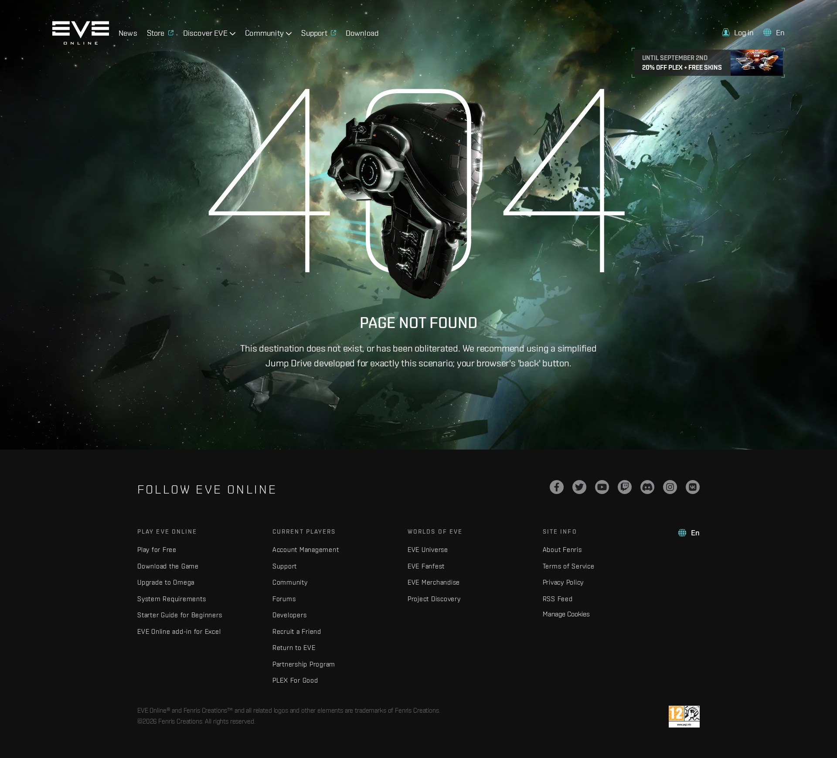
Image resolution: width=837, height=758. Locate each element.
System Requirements (171, 598)
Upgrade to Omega (165, 582)
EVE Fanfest (426, 566)
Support (284, 566)
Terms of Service (569, 566)
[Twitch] (625, 487)
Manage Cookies (566, 614)
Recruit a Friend (296, 631)
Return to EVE (294, 647)
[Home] (80, 42)
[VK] (693, 487)
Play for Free (157, 549)
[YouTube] (602, 487)
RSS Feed (558, 598)
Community (290, 582)
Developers (289, 615)
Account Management (305, 549)
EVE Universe (428, 549)
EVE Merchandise (434, 582)
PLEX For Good (295, 680)
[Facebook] (557, 487)
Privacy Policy (563, 582)
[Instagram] (670, 487)
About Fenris (562, 549)
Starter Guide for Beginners (179, 615)
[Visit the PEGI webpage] (684, 717)
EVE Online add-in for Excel (179, 631)
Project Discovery (434, 598)
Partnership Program (303, 664)
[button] (738, 32)
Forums (284, 598)
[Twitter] (579, 487)
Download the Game (168, 566)
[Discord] (647, 487)
